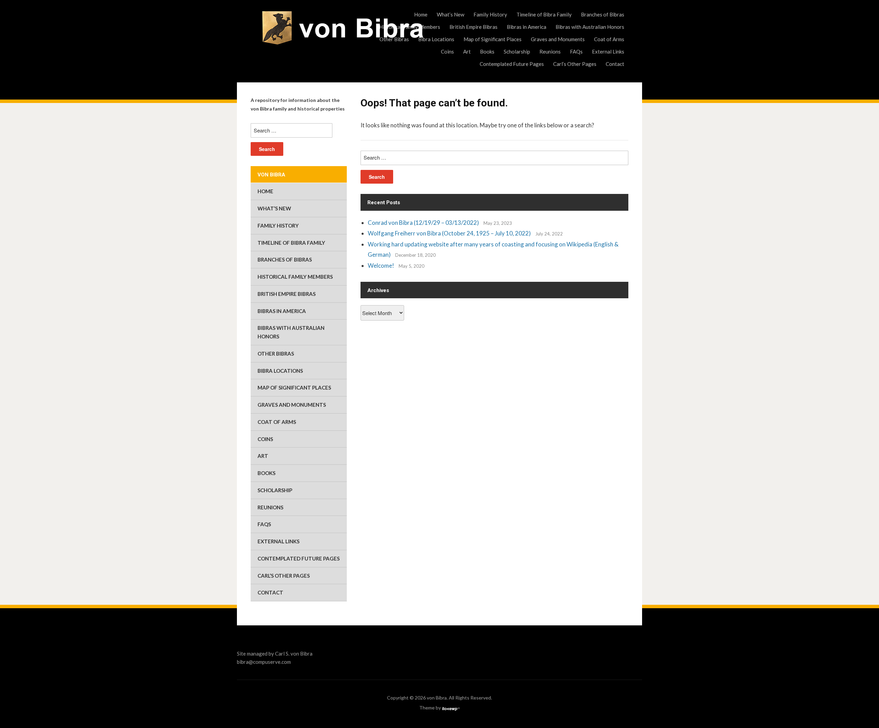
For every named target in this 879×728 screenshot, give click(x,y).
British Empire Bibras (473, 27)
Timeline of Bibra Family (544, 14)
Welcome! (381, 265)
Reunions (550, 51)
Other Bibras (394, 39)
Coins (447, 51)
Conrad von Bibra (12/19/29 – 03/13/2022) (423, 222)
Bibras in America (526, 27)
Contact (615, 64)
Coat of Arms (609, 39)
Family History (490, 14)
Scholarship (517, 51)
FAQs (576, 51)
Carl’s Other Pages (574, 64)
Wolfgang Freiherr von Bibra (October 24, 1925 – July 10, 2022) (449, 233)
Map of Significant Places (493, 39)
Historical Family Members (409, 27)
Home (420, 14)
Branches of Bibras (602, 14)
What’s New (450, 14)
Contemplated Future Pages (512, 64)
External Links (608, 51)
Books (487, 51)
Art (467, 51)
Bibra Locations (436, 39)
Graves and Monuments (558, 39)
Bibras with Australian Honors (590, 27)
